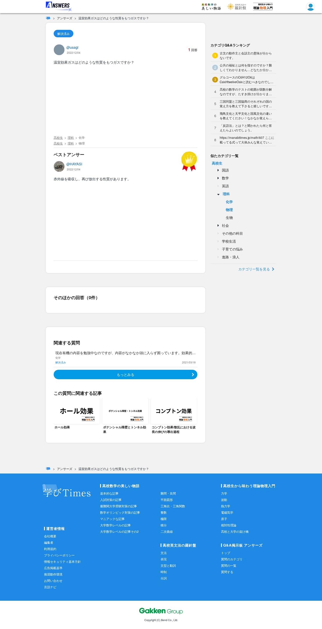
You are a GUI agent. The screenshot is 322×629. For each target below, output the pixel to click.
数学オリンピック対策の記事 (120, 512)
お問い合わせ (53, 580)
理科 (71, 137)
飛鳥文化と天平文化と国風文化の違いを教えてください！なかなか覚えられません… (246, 115)
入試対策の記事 (111, 499)
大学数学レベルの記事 (115, 525)
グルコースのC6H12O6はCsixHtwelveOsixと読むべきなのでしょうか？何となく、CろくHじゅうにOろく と (246, 79)
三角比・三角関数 (173, 506)
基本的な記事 (109, 493)
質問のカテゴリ (231, 559)
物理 (82, 143)
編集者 (48, 542)
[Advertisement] (125, 101)
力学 (224, 493)
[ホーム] (48, 18)
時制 (164, 572)
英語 (225, 185)
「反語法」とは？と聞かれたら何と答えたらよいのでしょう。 (246, 127)
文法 (164, 552)
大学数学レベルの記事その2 (119, 531)
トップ (225, 552)
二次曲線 (167, 531)
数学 (225, 177)
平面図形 (167, 499)
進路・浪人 (230, 256)
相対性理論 (228, 525)
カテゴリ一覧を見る (254, 269)
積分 (164, 525)
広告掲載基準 (53, 568)
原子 (224, 518)
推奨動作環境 (53, 574)
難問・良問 (168, 493)
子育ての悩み (232, 249)
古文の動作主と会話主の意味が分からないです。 (246, 55)
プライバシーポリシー (59, 555)
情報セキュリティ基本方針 (62, 561)
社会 (225, 225)
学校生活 (229, 241)
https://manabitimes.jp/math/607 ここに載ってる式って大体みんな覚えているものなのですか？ (247, 140)
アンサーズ (64, 18)
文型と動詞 (168, 565)
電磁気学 (227, 512)
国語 (225, 170)
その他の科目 (232, 233)
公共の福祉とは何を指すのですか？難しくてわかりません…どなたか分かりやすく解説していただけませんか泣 (246, 67)
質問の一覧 (228, 565)
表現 (164, 559)
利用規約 (50, 549)
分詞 (164, 578)
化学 (82, 137)
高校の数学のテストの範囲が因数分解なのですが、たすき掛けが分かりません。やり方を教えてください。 (246, 91)
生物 (229, 217)
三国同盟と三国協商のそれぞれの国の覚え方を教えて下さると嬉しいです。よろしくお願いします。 (246, 103)
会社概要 (50, 536)
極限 (164, 518)
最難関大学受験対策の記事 (118, 506)
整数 (164, 512)
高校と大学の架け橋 (235, 531)
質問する (227, 572)
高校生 (58, 137)
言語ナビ (50, 587)
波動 (224, 499)
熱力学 (225, 506)
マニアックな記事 (112, 518)
